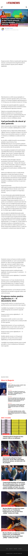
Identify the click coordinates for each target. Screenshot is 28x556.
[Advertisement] (14, 46)
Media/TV (11, 548)
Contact (20, 548)
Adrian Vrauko (10, 28)
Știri (7, 548)
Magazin (15, 548)
